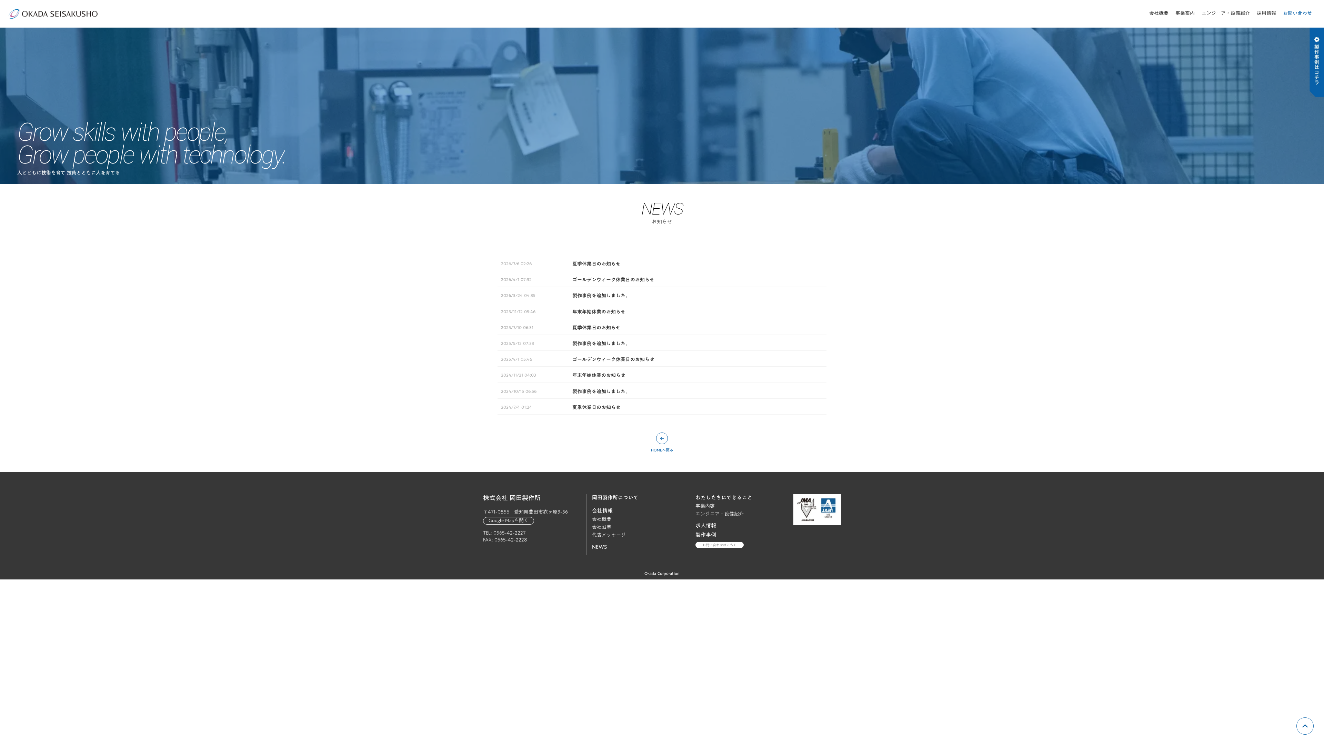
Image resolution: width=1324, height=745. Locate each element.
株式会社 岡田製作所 (512, 498)
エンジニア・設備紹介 (1226, 13)
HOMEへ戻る (662, 450)
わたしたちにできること (723, 497)
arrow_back (662, 438)
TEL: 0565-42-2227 (504, 533)
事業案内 (1185, 13)
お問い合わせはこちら (719, 545)
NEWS (599, 547)
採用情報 (1266, 13)
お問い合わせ (1297, 13)
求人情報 (705, 525)
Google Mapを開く (509, 521)
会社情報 (602, 510)
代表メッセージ (609, 535)
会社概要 (1158, 13)
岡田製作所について (615, 497)
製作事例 (705, 535)
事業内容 (705, 506)
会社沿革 (601, 527)
